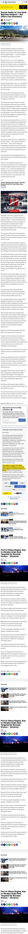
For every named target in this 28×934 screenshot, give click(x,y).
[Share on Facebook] (2, 23)
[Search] (24, 2)
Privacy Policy (13, 422)
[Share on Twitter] (4, 23)
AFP (3, 559)
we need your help (10, 462)
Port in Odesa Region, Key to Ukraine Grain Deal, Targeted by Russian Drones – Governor (13, 553)
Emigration (13, 403)
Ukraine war (20, 403)
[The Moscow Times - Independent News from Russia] (9, 2)
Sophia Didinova (8, 19)
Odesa (19, 671)
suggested (19, 225)
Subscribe (22, 420)
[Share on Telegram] (7, 23)
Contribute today (23, 7)
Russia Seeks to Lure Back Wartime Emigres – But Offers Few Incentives (13, 14)
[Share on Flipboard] (14, 23)
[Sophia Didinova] (2, 20)
